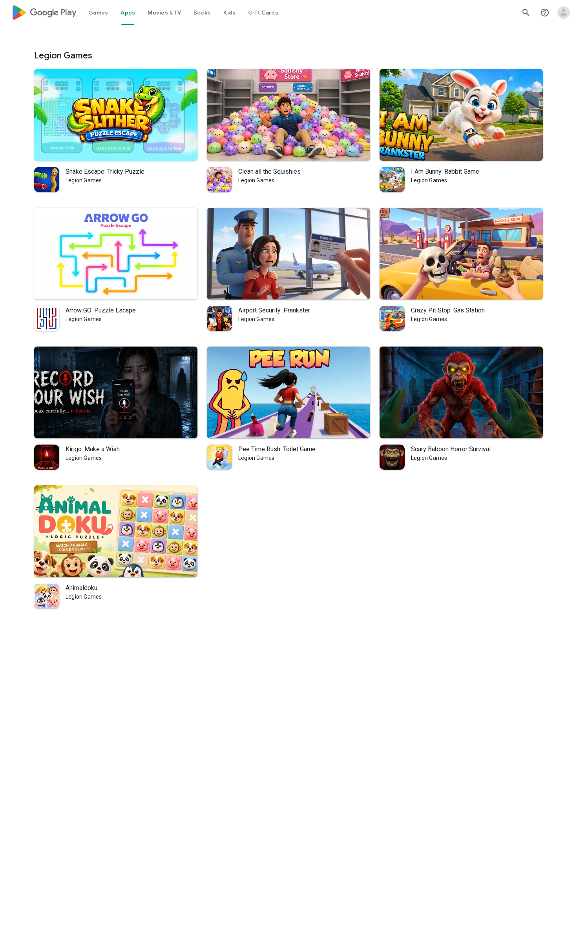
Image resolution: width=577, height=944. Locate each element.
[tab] (98, 12)
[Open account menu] (563, 12)
